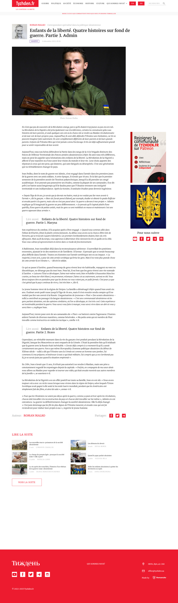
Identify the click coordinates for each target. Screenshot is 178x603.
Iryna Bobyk (100, 446)
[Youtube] (135, 239)
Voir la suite (26, 482)
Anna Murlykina (102, 472)
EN (141, 3)
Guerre (45, 3)
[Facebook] (111, 415)
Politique (56, 3)
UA (132, 3)
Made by (146, 578)
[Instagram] (161, 239)
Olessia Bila (101, 458)
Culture (100, 3)
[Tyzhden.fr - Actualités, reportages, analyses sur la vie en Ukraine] (25, 3)
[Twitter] (117, 415)
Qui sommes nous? (116, 3)
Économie (78, 3)
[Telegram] (124, 415)
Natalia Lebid (43, 459)
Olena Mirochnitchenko (48, 472)
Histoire (89, 3)
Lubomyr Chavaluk (45, 447)
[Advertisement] (148, 88)
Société (67, 3)
